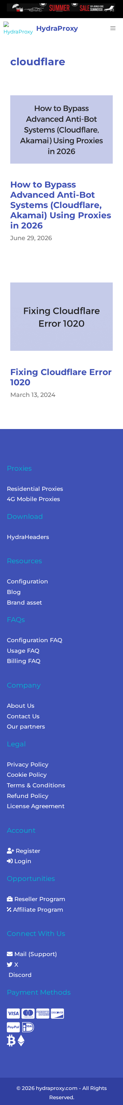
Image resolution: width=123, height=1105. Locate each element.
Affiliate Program (37, 909)
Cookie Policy (27, 774)
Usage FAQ (23, 650)
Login (22, 861)
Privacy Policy (28, 764)
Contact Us (23, 716)
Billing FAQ (23, 661)
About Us (21, 705)
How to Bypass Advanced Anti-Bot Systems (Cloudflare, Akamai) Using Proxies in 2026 (60, 205)
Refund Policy (28, 795)
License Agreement (36, 806)
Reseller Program (39, 899)
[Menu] (111, 28)
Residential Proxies (35, 488)
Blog (14, 592)
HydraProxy (57, 28)
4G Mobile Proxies (33, 499)
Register (27, 850)
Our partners (26, 726)
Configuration (27, 581)
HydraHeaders (28, 537)
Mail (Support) (35, 954)
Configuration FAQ (34, 640)
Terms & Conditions (36, 785)
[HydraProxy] (19, 28)
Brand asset (24, 602)
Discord (19, 974)
